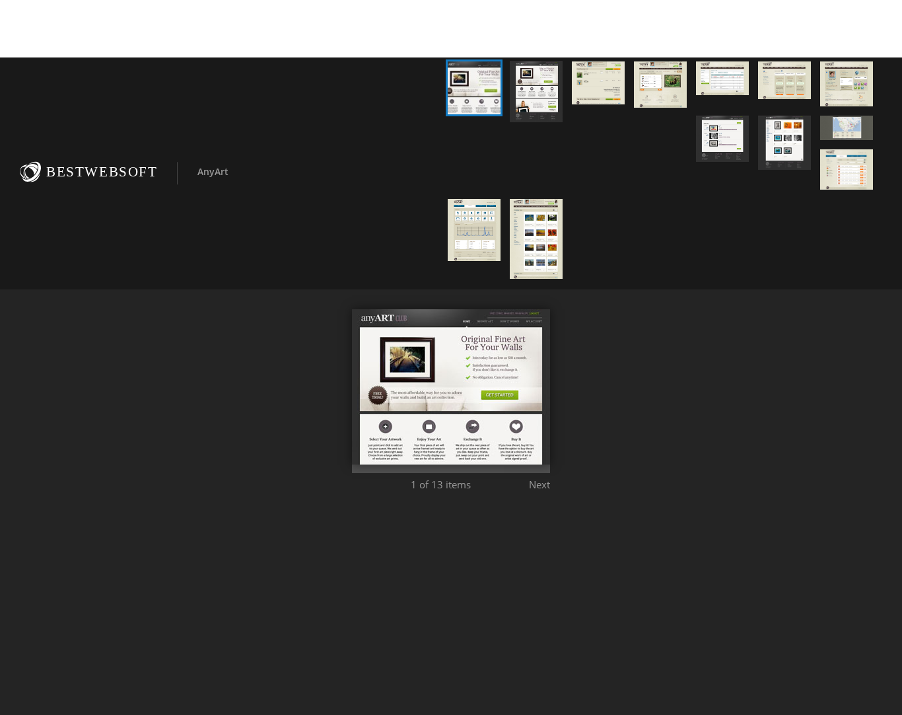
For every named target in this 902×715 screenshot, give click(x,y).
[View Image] (474, 87)
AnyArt (212, 171)
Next (539, 484)
